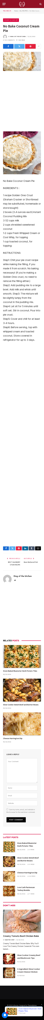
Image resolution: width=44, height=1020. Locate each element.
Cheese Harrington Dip (13, 738)
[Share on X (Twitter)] (19, 46)
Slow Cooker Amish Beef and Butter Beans (21, 704)
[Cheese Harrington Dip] (22, 723)
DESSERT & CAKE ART (11, 20)
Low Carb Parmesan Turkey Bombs (26, 888)
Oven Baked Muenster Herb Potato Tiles (20, 671)
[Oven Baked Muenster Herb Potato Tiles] (22, 656)
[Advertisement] (22, 101)
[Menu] (4, 4)
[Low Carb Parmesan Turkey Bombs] (9, 891)
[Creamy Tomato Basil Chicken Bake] (22, 921)
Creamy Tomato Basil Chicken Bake (21, 935)
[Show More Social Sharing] (38, 46)
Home (16, 11)
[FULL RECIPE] (22, 4)
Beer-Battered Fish (31, 562)
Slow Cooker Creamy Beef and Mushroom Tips (28, 956)
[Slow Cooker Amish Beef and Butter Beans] (22, 690)
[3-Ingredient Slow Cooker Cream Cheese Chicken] (9, 972)
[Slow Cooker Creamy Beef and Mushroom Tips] (9, 959)
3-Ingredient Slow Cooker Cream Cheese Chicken (28, 970)
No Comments (10, 40)
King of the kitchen (18, 36)
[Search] (40, 4)
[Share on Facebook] (8, 46)
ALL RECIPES (24, 11)
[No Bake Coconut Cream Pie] (22, 61)
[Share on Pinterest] (30, 46)
